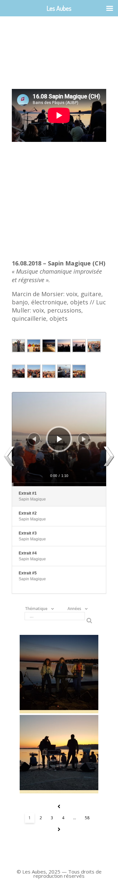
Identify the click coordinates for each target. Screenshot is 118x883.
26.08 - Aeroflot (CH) (59, 754)
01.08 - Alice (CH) (59, 674)
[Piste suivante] (84, 439)
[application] (59, 439)
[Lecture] (59, 439)
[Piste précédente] (34, 439)
